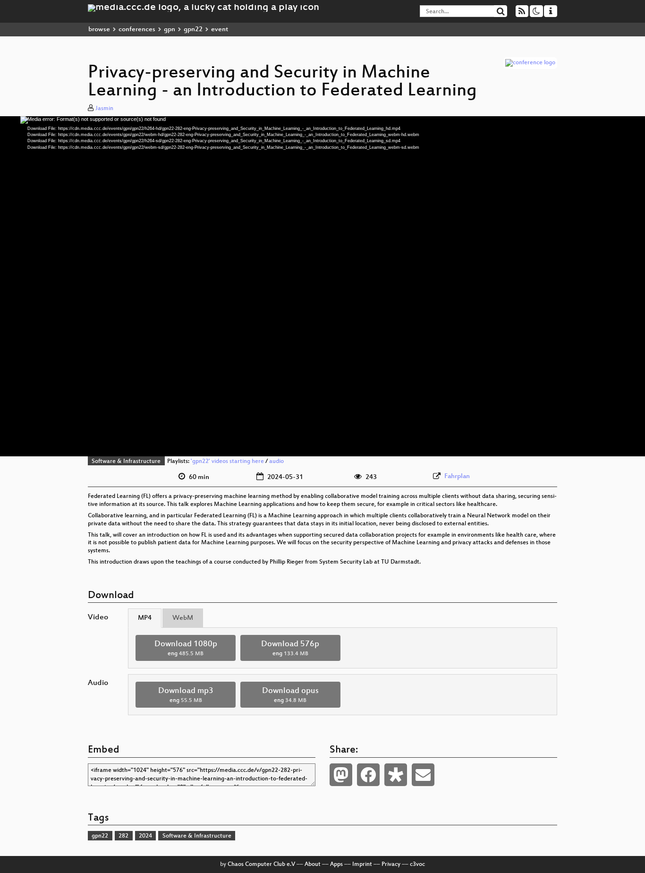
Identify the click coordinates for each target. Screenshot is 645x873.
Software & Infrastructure (126, 461)
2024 (145, 836)
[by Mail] (423, 774)
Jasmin (104, 108)
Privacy (391, 864)
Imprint (362, 864)
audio (276, 461)
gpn (169, 30)
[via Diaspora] (395, 774)
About (313, 864)
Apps (336, 864)
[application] (322, 286)
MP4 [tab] (145, 618)
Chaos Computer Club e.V (261, 864)
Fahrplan (457, 476)
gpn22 (193, 30)
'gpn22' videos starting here (227, 461)
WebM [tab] (182, 618)
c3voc (417, 864)
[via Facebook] (368, 774)
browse (99, 30)
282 (123, 836)
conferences (137, 30)
